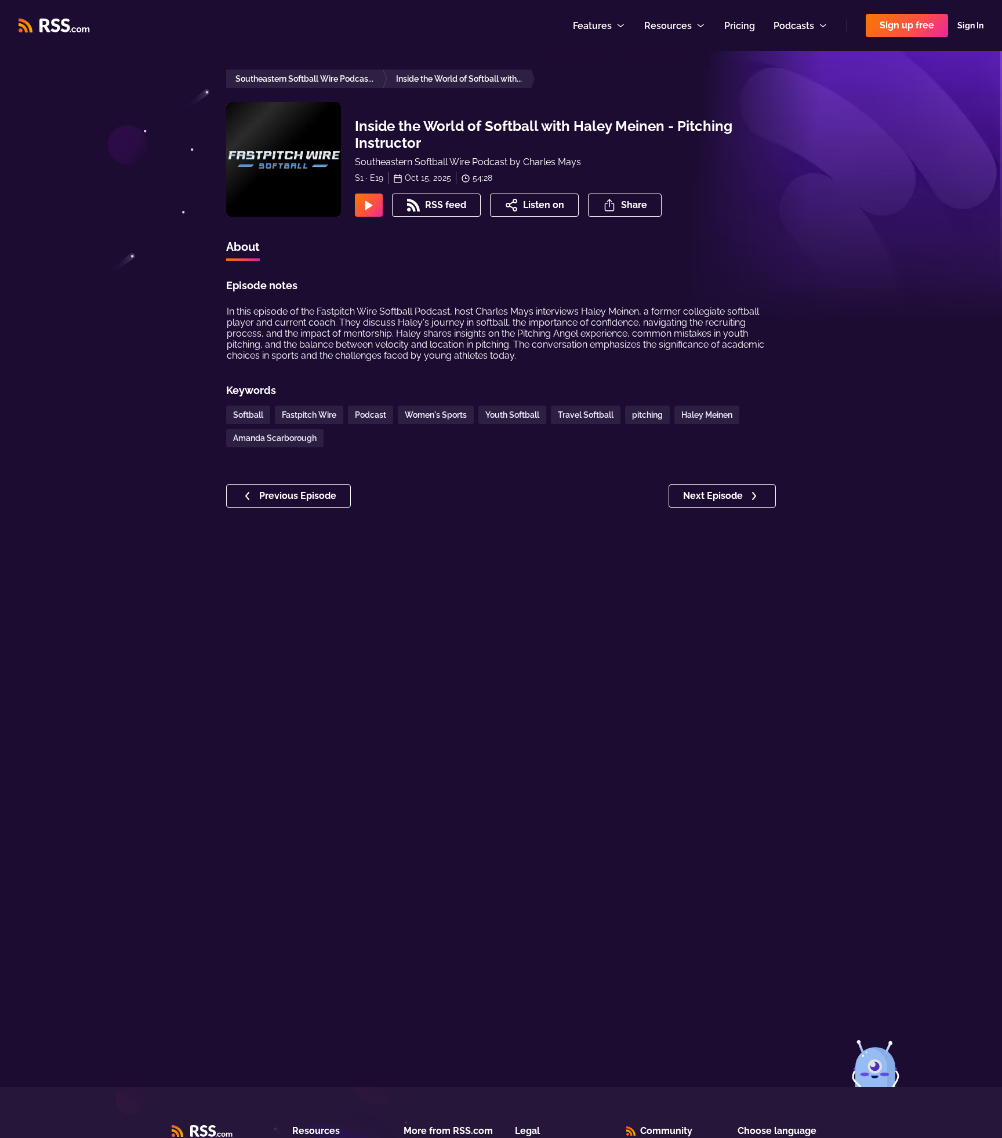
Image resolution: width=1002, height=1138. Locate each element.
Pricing (739, 25)
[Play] (369, 205)
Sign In (970, 25)
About (243, 247)
